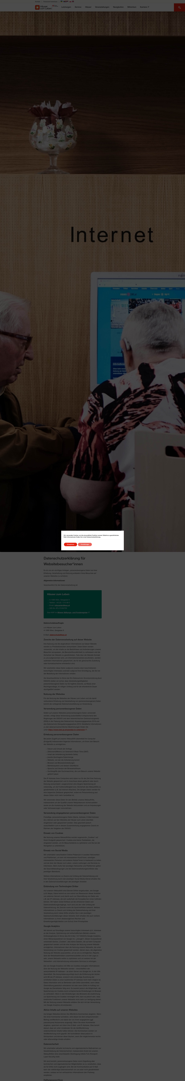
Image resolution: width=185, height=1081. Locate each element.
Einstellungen (85, 544)
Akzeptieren (70, 544)
